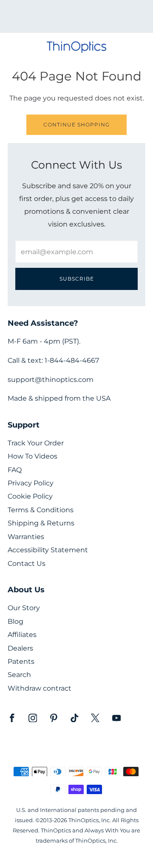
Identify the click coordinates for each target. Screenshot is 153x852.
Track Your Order (36, 443)
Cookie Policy (30, 496)
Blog (15, 621)
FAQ (15, 470)
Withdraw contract (39, 688)
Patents (21, 661)
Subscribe (77, 278)
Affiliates (22, 635)
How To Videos (32, 456)
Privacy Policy (31, 483)
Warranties (26, 537)
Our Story (24, 608)
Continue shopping (76, 124)
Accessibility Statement (48, 550)
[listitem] (76, 16)
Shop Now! (91, 19)
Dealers (20, 648)
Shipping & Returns (41, 523)
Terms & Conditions (41, 510)
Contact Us (26, 563)
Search (19, 675)
